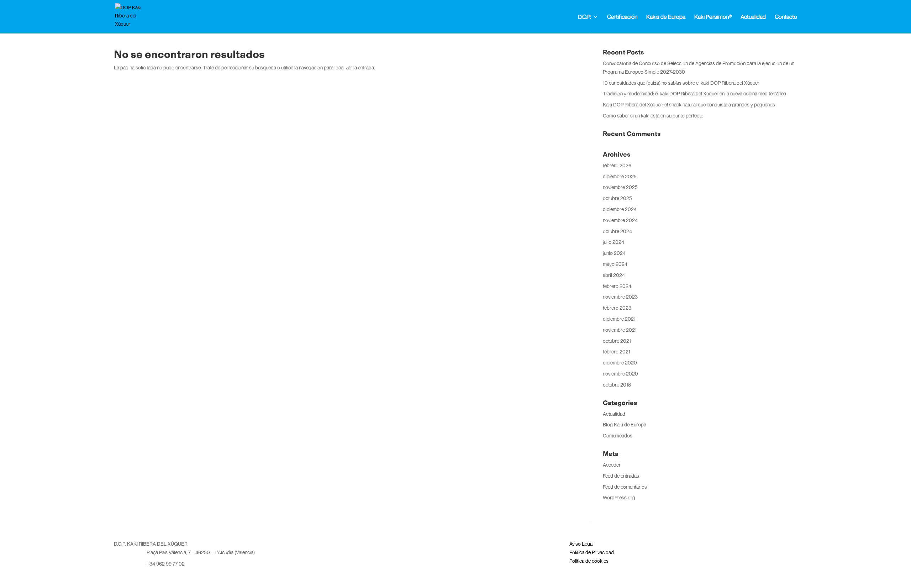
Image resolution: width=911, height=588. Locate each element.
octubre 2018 (617, 385)
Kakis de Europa (665, 17)
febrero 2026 (617, 165)
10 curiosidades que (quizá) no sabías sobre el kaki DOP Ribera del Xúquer (681, 83)
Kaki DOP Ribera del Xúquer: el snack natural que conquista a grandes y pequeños (689, 104)
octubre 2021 (617, 341)
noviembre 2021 (620, 330)
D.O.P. (584, 17)
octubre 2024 (617, 231)
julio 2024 (613, 242)
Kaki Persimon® (713, 17)
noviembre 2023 (620, 297)
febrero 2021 (616, 351)
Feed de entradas (621, 476)
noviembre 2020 (620, 374)
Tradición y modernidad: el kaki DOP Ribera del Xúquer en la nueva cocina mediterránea (694, 93)
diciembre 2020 (620, 362)
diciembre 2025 (620, 176)
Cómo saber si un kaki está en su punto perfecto (653, 115)
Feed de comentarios (625, 487)
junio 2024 (614, 253)
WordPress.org (619, 497)
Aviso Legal (581, 544)
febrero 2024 (617, 286)
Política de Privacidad (591, 552)
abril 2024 (614, 275)
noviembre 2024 (620, 220)
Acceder (612, 465)
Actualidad (753, 17)
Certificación (622, 17)
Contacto (786, 17)
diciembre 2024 (620, 209)
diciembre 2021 (619, 319)
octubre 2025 (617, 198)
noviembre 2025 (620, 187)
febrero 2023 (617, 308)
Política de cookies (589, 561)
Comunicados (617, 435)
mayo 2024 (615, 264)
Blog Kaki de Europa (624, 424)
